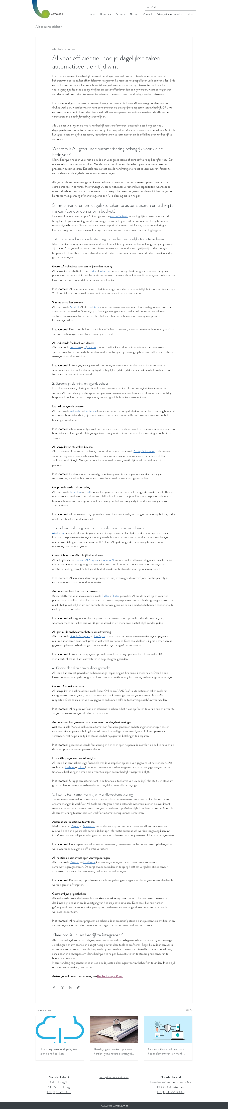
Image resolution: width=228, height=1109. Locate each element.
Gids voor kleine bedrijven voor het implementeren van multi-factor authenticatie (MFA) (166, 1051)
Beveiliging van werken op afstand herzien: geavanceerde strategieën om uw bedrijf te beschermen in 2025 (114, 1051)
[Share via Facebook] (53, 987)
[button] (169, 14)
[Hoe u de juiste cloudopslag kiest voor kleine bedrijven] (60, 1029)
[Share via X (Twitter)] (62, 987)
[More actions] (174, 49)
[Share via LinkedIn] (70, 987)
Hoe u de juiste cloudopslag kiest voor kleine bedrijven (59, 1051)
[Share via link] (78, 987)
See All (189, 1009)
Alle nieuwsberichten (49, 26)
